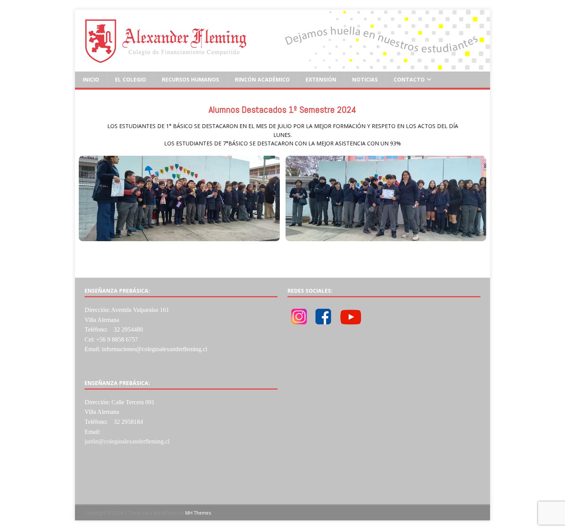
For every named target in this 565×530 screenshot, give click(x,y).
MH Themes (198, 513)
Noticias (365, 79)
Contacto (409, 79)
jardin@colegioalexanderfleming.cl (127, 441)
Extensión (321, 79)
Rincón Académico (262, 79)
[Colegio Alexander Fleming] (282, 67)
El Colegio (130, 79)
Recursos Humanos (190, 79)
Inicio (91, 79)
